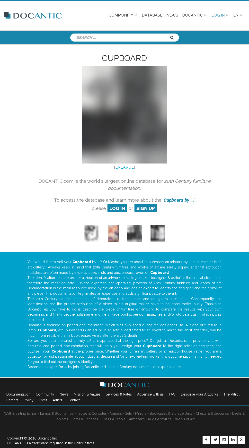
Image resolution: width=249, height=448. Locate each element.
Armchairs (137, 419)
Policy (29, 400)
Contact (74, 400)
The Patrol (231, 394)
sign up (145, 208)
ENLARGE (124, 167)
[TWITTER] (215, 440)
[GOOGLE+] (241, 440)
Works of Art (185, 419)
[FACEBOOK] (206, 440)
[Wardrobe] (92, 233)
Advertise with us (150, 394)
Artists (57, 400)
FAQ (172, 394)
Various (116, 413)
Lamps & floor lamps (56, 413)
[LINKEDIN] (233, 440)
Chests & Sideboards (212, 413)
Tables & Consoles (92, 413)
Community (45, 394)
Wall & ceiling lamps (20, 413)
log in (117, 208)
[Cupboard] (134, 233)
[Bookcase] (113, 233)
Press (43, 400)
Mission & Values (87, 394)
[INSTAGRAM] (224, 440)
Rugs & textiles (159, 419)
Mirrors (140, 413)
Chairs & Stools (113, 419)
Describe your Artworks (199, 394)
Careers (12, 400)
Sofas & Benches (84, 419)
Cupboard (124, 58)
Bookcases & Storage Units (171, 413)
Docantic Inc (47, 438)
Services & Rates (119, 394)
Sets (128, 413)
